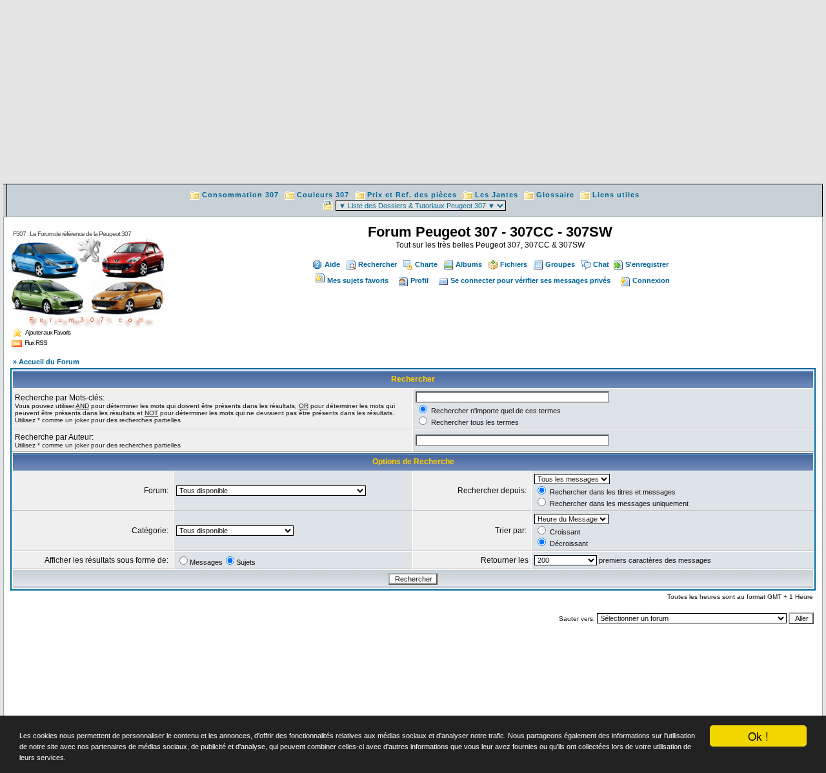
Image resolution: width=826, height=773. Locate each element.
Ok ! (758, 736)
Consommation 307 (240, 195)
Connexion (651, 280)
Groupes (560, 264)
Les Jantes (496, 195)
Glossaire (555, 195)
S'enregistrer (647, 264)
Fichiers (513, 264)
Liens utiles (616, 195)
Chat (601, 264)
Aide (332, 264)
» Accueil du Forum (46, 362)
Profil (419, 280)
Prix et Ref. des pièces (412, 195)
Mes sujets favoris (357, 280)
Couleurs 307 (323, 195)
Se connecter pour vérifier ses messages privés (530, 280)
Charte (426, 264)
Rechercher (377, 264)
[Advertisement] (413, 93)
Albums (469, 264)
